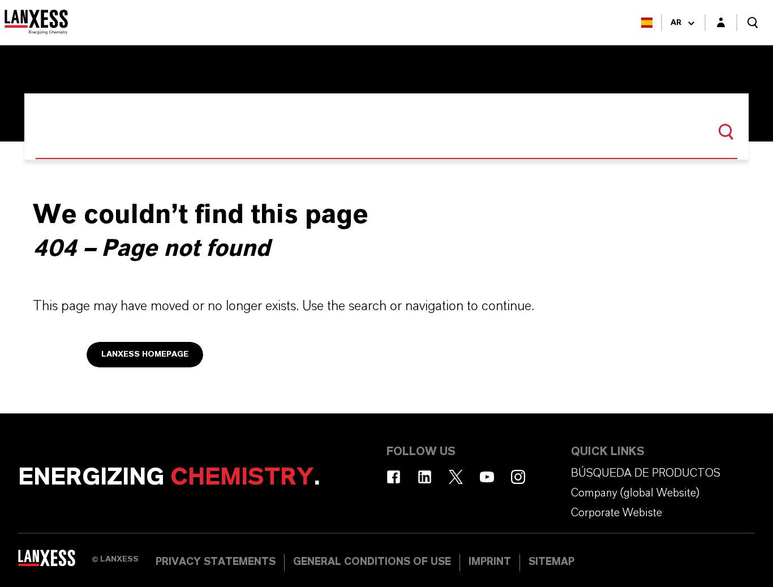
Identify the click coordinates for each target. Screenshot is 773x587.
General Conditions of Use (372, 562)
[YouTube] (487, 477)
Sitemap (551, 562)
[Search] (726, 132)
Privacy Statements (216, 562)
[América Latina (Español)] (647, 22)
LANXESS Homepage (144, 354)
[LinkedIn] (425, 477)
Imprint (490, 562)
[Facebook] (393, 477)
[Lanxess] (55, 561)
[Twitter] (456, 477)
